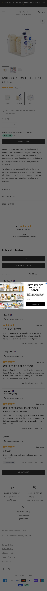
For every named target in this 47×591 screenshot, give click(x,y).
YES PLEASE (35, 304)
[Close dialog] (46, 283)
